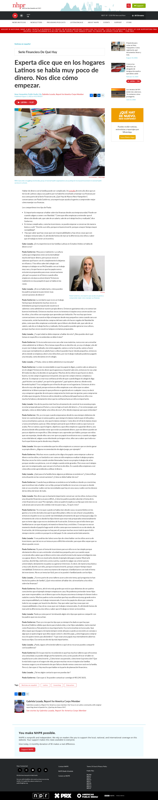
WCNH (89, 774)
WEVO (89, 785)
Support (139, 6)
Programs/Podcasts (56, 22)
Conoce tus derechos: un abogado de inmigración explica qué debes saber (133, 69)
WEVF (89, 778)
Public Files (90, 771)
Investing (57, 685)
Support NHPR (27, 749)
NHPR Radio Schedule (65, 771)
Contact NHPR (63, 766)
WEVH (89, 780)
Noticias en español (22, 44)
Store (129, 22)
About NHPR (93, 22)
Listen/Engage (76, 22)
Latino (45, 685)
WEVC (89, 776)
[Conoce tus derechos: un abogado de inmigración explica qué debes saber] (118, 67)
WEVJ (89, 781)
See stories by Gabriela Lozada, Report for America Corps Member (56, 710)
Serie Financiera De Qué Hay (37, 52)
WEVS (89, 788)
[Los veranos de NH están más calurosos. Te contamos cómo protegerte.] (118, 93)
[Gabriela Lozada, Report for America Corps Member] (19, 706)
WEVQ (89, 787)
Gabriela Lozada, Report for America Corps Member (63, 94)
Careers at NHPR (64, 776)
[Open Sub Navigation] (27, 22)
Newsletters (36, 22)
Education (70, 685)
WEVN (89, 783)
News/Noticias (19, 22)
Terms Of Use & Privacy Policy (97, 766)
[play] (15, 15)
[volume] (21, 15)
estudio (72, 191)
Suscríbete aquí (127, 137)
